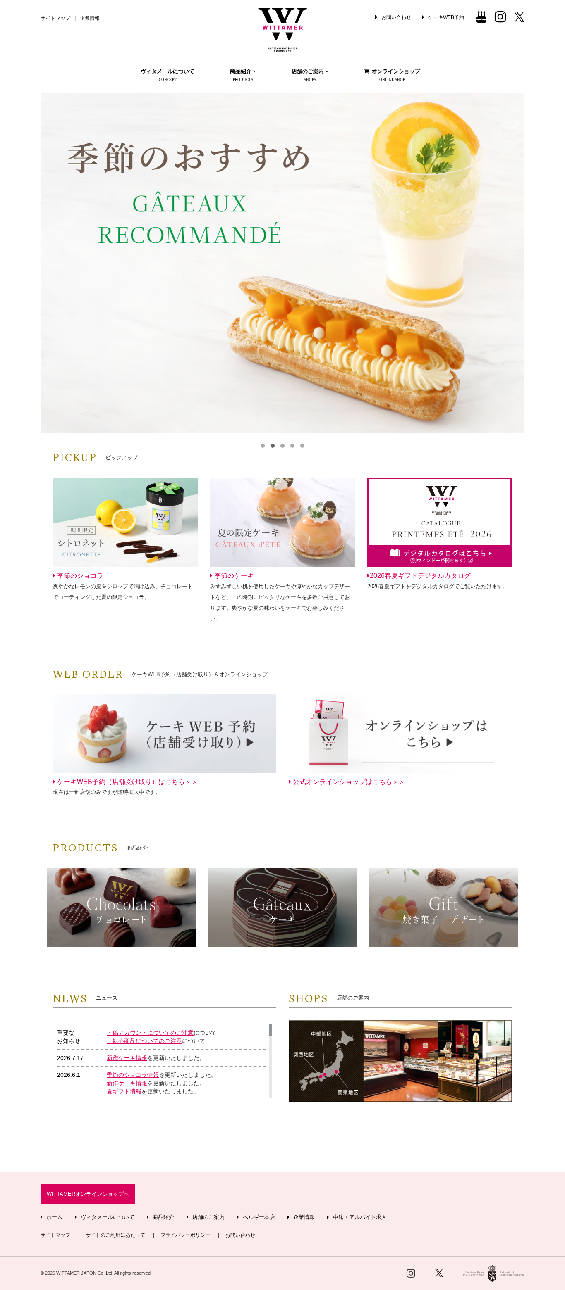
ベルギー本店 (258, 1217)
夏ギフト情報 (124, 1091)
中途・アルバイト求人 (359, 1217)
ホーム (53, 1217)
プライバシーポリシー (185, 1235)
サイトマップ (55, 18)
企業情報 (90, 18)
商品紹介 (162, 1217)
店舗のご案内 (208, 1217)
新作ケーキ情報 (127, 1058)
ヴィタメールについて (167, 75)
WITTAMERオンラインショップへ (88, 1194)
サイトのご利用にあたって (115, 1235)
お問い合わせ (240, 1235)
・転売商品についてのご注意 (144, 1041)
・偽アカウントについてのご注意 (150, 1032)
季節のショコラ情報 (133, 1074)
